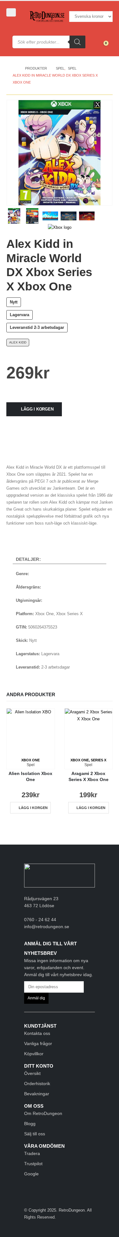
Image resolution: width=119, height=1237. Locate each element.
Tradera (32, 1153)
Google (31, 1173)
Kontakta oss (37, 1033)
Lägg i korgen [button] (33, 808)
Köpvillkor (33, 1053)
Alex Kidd (17, 342)
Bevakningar (36, 1093)
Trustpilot (33, 1163)
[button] (11, 12)
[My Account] (15, 23)
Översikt (32, 1073)
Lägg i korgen (37, 409)
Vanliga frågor (38, 1043)
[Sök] (77, 42)
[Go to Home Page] (14, 68)
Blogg (30, 1123)
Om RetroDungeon (43, 1113)
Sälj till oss (34, 1133)
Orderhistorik (37, 1083)
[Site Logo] (47, 17)
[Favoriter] (102, 38)
